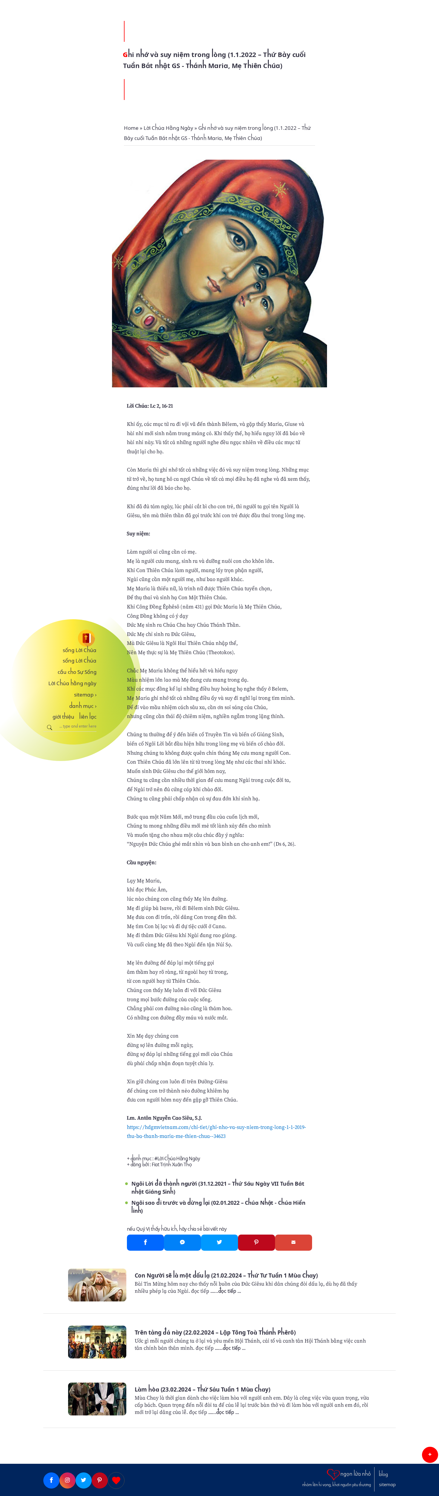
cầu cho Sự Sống (77, 672)
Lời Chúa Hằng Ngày (178, 1158)
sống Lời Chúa (79, 650)
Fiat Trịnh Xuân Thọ (172, 1164)
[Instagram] (67, 1480)
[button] (430, 1455)
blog (383, 1474)
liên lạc (87, 717)
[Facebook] (145, 1243)
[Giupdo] (116, 1480)
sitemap (85, 695)
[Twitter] (219, 1243)
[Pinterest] (256, 1243)
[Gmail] (293, 1243)
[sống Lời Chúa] (69, 638)
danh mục (82, 706)
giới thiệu (63, 717)
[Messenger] (182, 1243)
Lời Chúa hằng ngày (72, 683)
